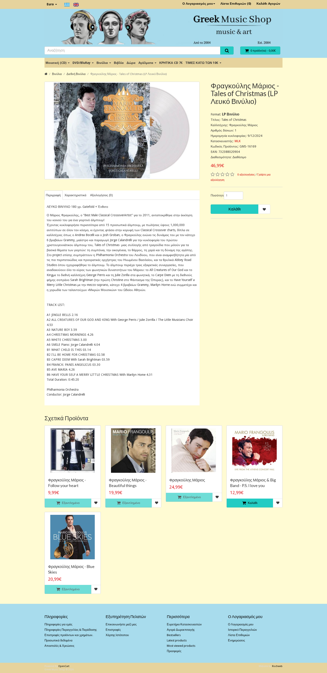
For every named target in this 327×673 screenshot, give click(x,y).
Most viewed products (181, 645)
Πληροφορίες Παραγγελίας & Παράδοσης (70, 629)
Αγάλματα (146, 63)
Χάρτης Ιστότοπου (117, 635)
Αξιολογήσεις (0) (101, 195)
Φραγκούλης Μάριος (187, 479)
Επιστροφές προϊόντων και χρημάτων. (68, 635)
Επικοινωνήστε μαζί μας (121, 624)
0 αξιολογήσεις (246, 174)
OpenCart (63, 666)
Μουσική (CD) (56, 63)
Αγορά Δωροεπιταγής (181, 629)
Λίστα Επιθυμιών (239, 635)
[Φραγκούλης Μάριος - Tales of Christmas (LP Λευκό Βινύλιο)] (122, 130)
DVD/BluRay (82, 63)
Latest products (177, 640)
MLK (237, 141)
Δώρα (131, 63)
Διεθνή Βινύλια (76, 74)
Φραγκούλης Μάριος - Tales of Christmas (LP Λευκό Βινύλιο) (128, 74)
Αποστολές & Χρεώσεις (59, 645)
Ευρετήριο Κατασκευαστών (184, 624)
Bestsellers (174, 635)
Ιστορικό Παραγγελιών (242, 629)
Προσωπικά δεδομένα (58, 640)
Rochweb (277, 666)
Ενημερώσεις (236, 640)
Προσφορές (174, 651)
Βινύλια (103, 63)
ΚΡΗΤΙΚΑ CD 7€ (171, 63)
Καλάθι (234, 209)
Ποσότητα (215, 195)
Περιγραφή (53, 195)
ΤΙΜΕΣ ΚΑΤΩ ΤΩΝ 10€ (202, 63)
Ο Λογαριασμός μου (197, 3)
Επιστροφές (113, 629)
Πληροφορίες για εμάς (58, 624)
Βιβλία (119, 63)
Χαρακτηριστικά (75, 195)
